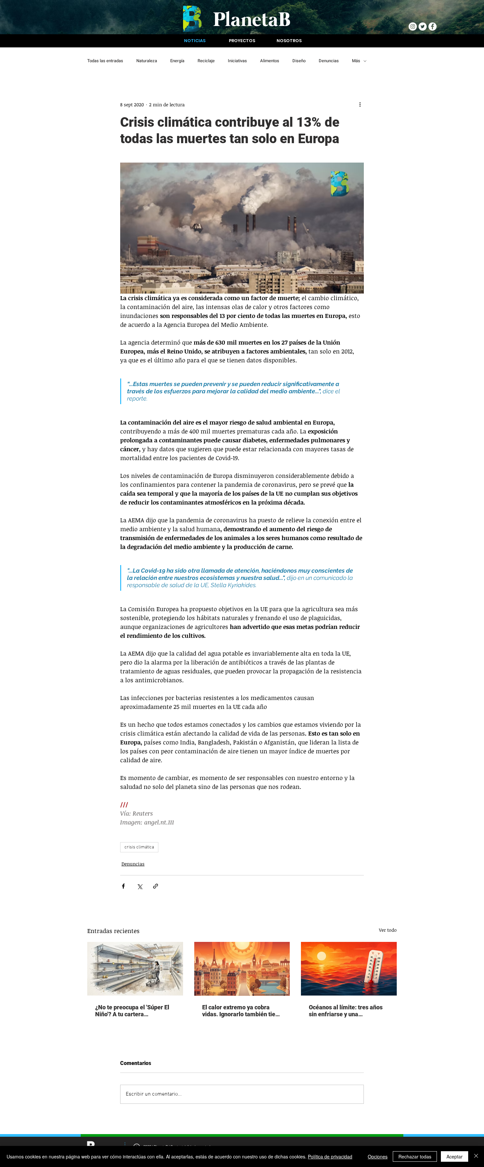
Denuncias (329, 61)
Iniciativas (237, 61)
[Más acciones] (360, 104)
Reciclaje (206, 61)
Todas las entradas (105, 61)
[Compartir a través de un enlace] (155, 886)
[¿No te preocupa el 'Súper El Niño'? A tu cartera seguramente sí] (135, 969)
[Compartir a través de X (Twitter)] (139, 886)
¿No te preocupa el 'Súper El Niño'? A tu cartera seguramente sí (132, 1011)
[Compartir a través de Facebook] (123, 886)
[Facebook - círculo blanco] (432, 26)
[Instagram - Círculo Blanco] (413, 26)
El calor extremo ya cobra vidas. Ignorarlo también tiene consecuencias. (242, 1011)
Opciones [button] (378, 1156)
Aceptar (454, 1156)
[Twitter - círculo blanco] (422, 26)
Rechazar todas (414, 1156)
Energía (177, 61)
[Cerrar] (476, 1156)
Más (356, 61)
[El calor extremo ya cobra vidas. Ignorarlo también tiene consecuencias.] (242, 969)
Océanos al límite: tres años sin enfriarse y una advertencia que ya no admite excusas (348, 1011)
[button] (195, 41)
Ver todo (388, 930)
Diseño (299, 61)
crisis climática (139, 847)
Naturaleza (146, 61)
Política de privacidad (330, 1156)
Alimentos (269, 61)
